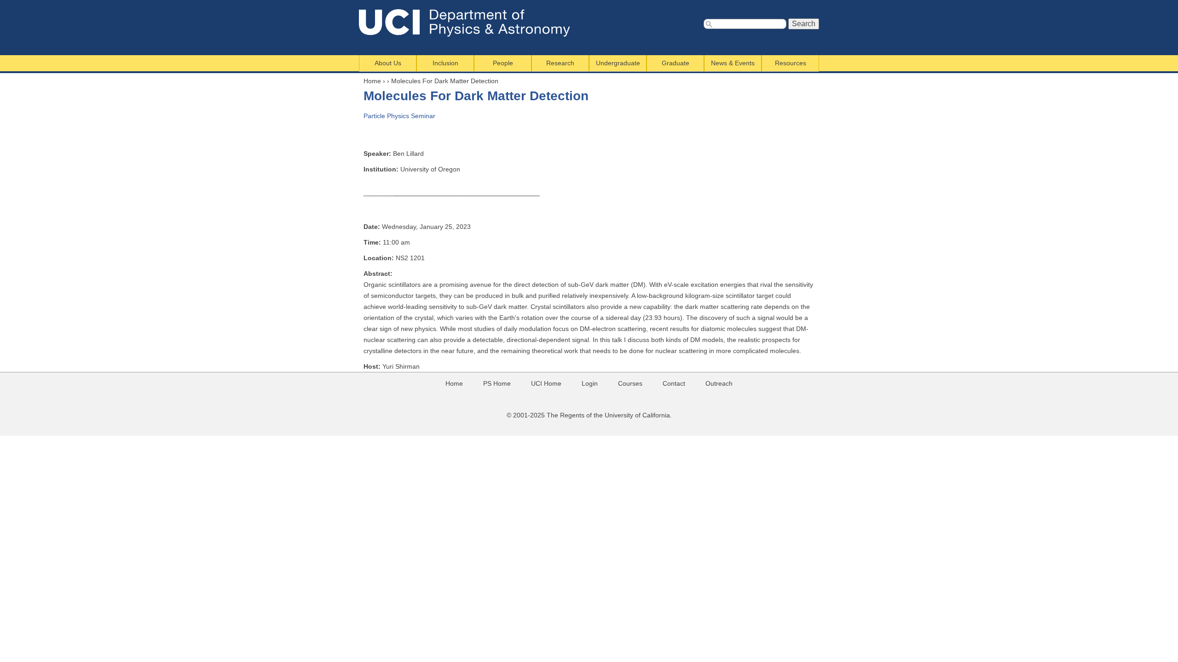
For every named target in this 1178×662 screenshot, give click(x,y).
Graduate (675, 63)
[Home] (471, 23)
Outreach (719, 383)
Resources (790, 63)
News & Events (733, 63)
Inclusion (445, 63)
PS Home (497, 383)
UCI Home (546, 383)
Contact (674, 383)
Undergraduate (618, 63)
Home (372, 81)
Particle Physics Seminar (399, 116)
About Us (388, 63)
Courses (630, 383)
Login (590, 383)
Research (560, 63)
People (503, 63)
